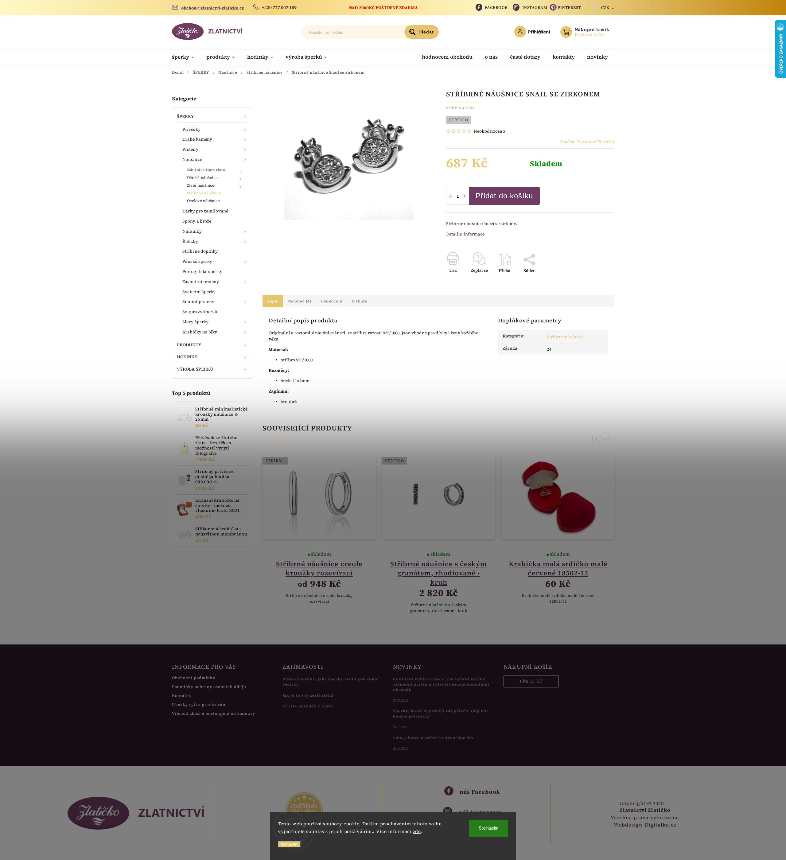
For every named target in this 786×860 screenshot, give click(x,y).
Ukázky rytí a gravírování (199, 704)
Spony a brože (196, 221)
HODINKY (187, 357)
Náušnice (192, 159)
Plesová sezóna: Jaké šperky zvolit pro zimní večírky (330, 681)
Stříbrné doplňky (200, 251)
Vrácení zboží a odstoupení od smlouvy (213, 713)
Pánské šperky (197, 261)
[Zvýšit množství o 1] (464, 196)
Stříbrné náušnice (204, 193)
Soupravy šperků (200, 312)
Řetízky (190, 241)
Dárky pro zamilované (205, 211)
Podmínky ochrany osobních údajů (209, 686)
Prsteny (190, 149)
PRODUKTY (189, 345)
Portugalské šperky (202, 271)
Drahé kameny (197, 139)
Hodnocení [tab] (331, 301)
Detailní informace (465, 234)
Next (606, 439)
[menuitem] (186, 56)
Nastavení (289, 844)
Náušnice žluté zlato (206, 170)
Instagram (534, 7)
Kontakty (182, 695)
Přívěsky (191, 129)
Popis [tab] (272, 301)
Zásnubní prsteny (200, 281)
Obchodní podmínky (193, 677)
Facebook (496, 7)
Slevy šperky (195, 322)
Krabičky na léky (199, 332)
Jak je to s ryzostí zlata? (308, 695)
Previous (597, 439)
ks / (531, 681)
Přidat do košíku (504, 196)
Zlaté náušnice (200, 185)
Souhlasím (488, 828)
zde (417, 831)
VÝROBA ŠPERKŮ (195, 369)
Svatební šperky (199, 292)
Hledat (426, 31)
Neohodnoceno (489, 131)
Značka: (587, 141)
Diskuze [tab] (360, 301)
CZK (605, 8)
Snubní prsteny (198, 301)
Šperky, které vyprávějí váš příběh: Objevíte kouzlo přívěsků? (441, 713)
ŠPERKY (185, 116)
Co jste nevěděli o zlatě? (308, 706)
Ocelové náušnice (203, 200)
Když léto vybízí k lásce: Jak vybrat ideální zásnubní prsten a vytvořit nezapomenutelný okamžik (441, 684)
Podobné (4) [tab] (299, 301)
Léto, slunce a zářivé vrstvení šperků (433, 737)
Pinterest (569, 7)
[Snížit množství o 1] (450, 196)
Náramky (192, 231)
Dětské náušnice (202, 177)
